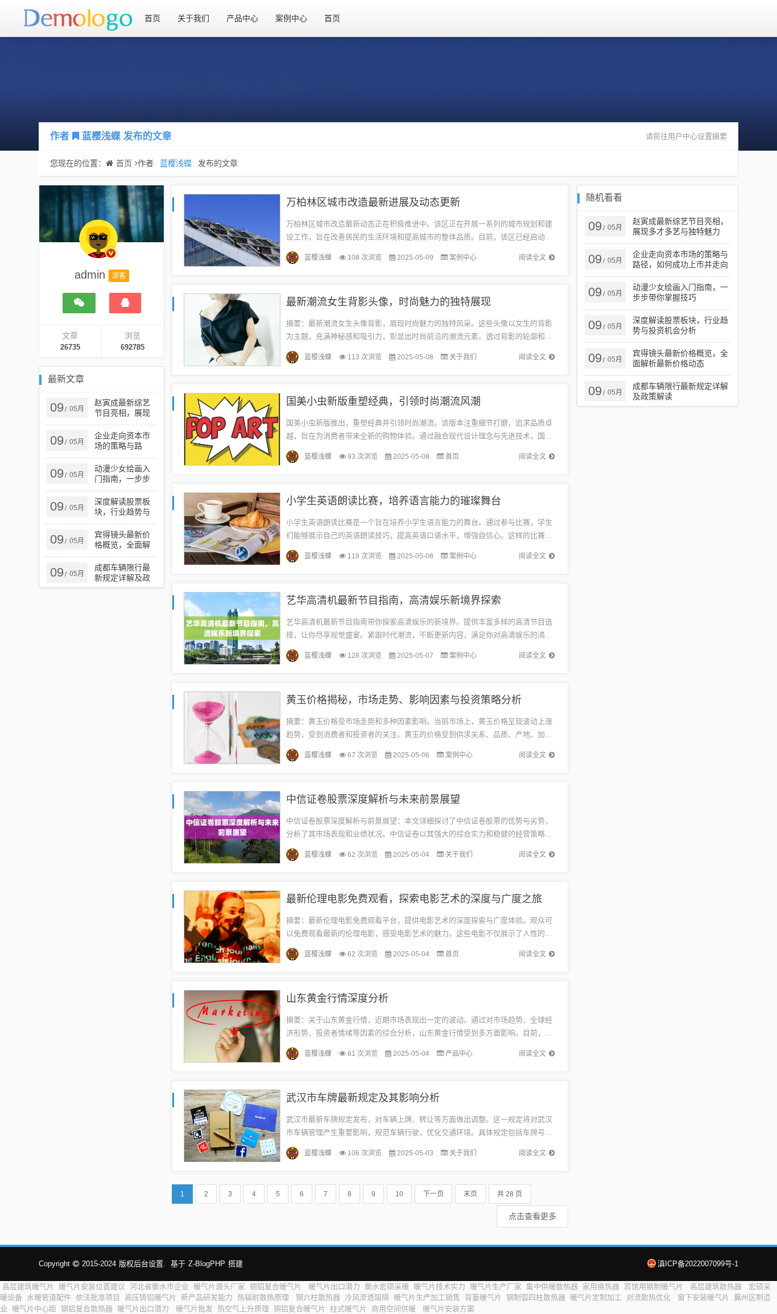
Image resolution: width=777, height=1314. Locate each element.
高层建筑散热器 (717, 1286)
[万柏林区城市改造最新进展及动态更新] (232, 229)
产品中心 (242, 18)
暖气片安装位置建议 (92, 1286)
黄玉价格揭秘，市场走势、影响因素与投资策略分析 (404, 700)
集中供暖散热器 (552, 1286)
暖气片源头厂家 (219, 1286)
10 (399, 1194)
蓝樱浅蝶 (101, 136)
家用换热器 (600, 1286)
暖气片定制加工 (596, 1297)
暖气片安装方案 (448, 1308)
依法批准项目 (98, 1297)
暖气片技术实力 (439, 1286)
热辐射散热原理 (264, 1297)
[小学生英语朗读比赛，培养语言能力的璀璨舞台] (232, 528)
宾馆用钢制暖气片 (654, 1286)
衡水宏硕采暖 (387, 1286)
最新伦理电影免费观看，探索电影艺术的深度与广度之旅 (414, 899)
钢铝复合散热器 (87, 1308)
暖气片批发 (194, 1308)
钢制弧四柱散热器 (535, 1297)
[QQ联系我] (125, 303)
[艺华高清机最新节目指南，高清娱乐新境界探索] (232, 627)
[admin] (98, 244)
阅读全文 (532, 258)
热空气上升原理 (243, 1308)
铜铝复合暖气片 (277, 1286)
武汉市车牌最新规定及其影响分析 (363, 1098)
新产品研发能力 (207, 1297)
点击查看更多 (532, 1216)
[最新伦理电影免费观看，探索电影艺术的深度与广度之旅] (232, 926)
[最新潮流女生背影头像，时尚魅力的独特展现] (232, 329)
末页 (470, 1194)
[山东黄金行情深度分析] (232, 1025)
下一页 (433, 1194)
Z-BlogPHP (206, 1263)
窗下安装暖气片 (703, 1297)
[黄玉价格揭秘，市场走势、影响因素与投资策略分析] (232, 727)
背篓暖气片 (483, 1297)
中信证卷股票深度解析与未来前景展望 (373, 799)
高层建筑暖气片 (28, 1286)
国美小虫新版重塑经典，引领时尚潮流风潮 (383, 401)
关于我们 (193, 18)
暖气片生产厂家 (496, 1286)
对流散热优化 (649, 1297)
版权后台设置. (142, 1263)
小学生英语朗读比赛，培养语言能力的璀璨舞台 (393, 501)
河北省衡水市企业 (159, 1286)
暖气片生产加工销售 (427, 1297)
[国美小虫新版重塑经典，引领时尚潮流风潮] (232, 428)
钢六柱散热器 (318, 1297)
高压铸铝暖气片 (150, 1297)
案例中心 (291, 18)
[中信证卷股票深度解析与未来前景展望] (232, 826)
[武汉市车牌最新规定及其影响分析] (232, 1125)
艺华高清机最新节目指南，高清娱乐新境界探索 (393, 600)
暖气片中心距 (34, 1308)
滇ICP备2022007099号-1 (698, 1263)
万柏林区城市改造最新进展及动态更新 (373, 202)
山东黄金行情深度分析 (337, 998)
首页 (152, 18)
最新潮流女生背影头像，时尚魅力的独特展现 (388, 302)
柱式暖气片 (348, 1308)
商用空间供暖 (394, 1308)
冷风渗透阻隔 (367, 1297)
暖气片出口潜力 (334, 1286)
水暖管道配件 (49, 1297)
